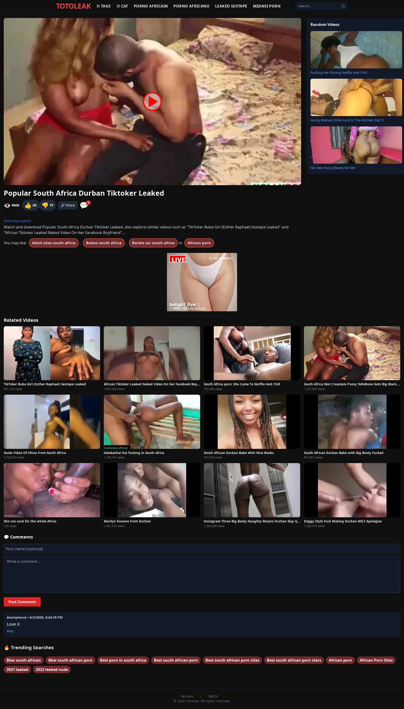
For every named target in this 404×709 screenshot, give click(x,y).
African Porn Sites (376, 660)
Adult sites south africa (54, 242)
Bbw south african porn (70, 660)
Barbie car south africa (153, 242)
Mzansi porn (267, 6)
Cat (124, 6)
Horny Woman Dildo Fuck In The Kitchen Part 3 (347, 120)
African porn (199, 242)
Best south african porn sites (232, 660)
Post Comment (22, 601)
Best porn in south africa (123, 660)
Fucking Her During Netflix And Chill (338, 72)
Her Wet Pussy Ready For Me (332, 168)
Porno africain (151, 6)
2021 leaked (17, 669)
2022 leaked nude (52, 669)
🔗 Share (68, 205)
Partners (188, 696)
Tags (106, 6)
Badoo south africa (104, 242)
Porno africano (191, 6)
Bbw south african (24, 660)
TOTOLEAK (73, 6)
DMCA (213, 696)
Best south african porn (176, 660)
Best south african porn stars (294, 660)
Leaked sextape (231, 6)
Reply (10, 631)
